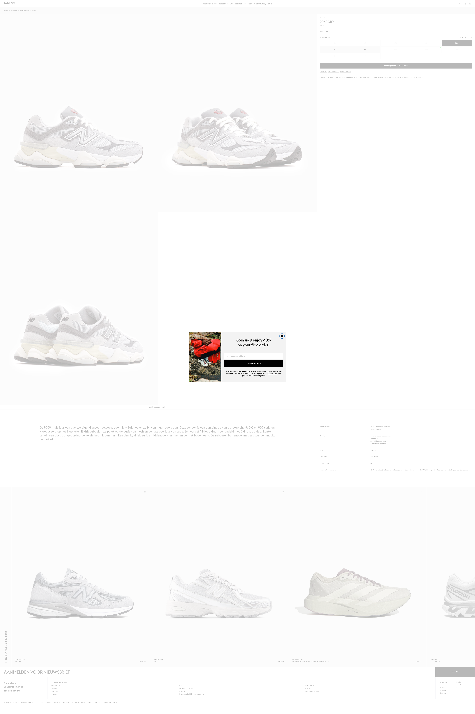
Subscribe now (254, 363)
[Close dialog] (282, 336)
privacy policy (272, 373)
